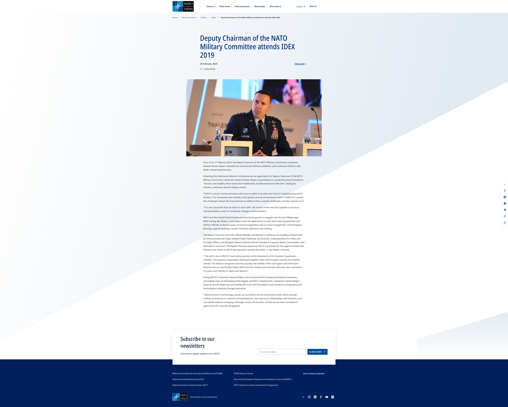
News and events (242, 6)
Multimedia (260, 6)
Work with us (275, 6)
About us (211, 6)
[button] (314, 6)
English (300, 64)
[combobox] (314, 6)
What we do (224, 6)
